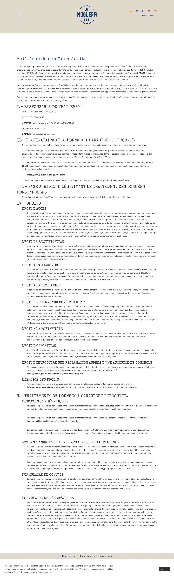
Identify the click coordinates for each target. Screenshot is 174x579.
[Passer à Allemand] (149, 11)
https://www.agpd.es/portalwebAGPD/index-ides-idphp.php (55, 373)
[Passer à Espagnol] (155, 11)
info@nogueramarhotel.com (40, 387)
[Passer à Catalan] (131, 11)
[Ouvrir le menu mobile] (18, 15)
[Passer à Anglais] (137, 11)
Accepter (164, 569)
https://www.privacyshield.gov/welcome (46, 175)
